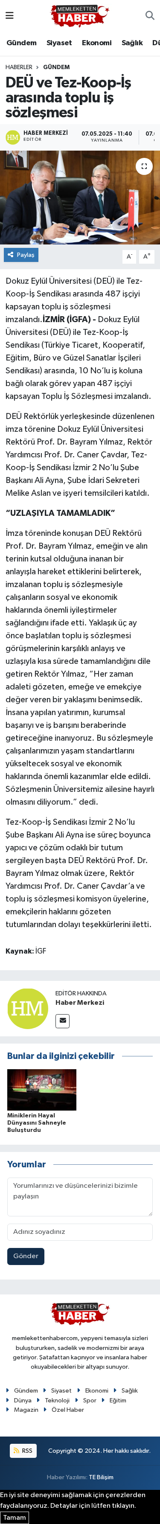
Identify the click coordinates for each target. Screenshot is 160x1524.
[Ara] (149, 16)
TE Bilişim (101, 1477)
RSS (26, 1451)
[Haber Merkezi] (27, 1008)
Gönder (25, 1256)
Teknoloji (57, 1400)
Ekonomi (96, 43)
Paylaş (26, 255)
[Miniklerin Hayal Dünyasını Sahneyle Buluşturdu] (41, 1089)
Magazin (26, 1410)
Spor (89, 1400)
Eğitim (118, 1400)
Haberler (19, 67)
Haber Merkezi (79, 1002)
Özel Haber (68, 1410)
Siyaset (59, 43)
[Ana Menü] (10, 16)
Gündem (21, 43)
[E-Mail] (62, 1021)
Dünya (23, 1400)
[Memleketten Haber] (80, 16)
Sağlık (132, 43)
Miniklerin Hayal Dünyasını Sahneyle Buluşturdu (36, 1123)
